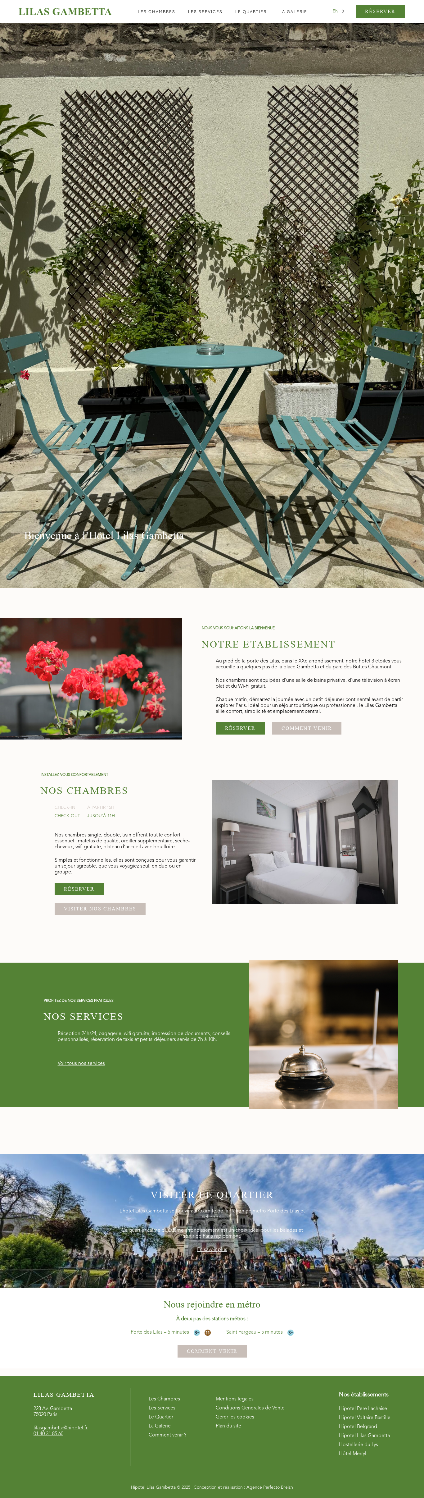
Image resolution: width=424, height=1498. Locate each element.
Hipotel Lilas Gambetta (364, 1435)
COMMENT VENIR (307, 728)
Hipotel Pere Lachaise (363, 1408)
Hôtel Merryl (352, 1453)
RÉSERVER (240, 728)
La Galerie (160, 1426)
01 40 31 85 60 (48, 1434)
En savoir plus (212, 1249)
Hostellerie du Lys (358, 1444)
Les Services (162, 1408)
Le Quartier (161, 1417)
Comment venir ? (167, 1435)
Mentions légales (235, 1399)
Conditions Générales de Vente (250, 1408)
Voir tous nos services (81, 1063)
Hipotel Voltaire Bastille (364, 1417)
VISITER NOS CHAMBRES (100, 909)
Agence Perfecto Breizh (269, 1487)
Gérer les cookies (235, 1417)
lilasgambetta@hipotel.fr (61, 1428)
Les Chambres (164, 1399)
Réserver (380, 11)
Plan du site (228, 1426)
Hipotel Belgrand (358, 1426)
